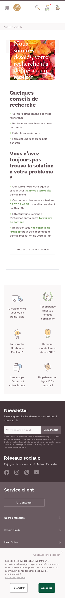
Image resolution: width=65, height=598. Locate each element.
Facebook (6, 472)
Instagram (16, 472)
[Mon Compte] (47, 7)
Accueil (7, 27)
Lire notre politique (15, 577)
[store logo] (17, 8)
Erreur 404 (19, 27)
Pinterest (26, 472)
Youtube (36, 472)
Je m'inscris (51, 429)
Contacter (26, 502)
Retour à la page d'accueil (32, 249)
